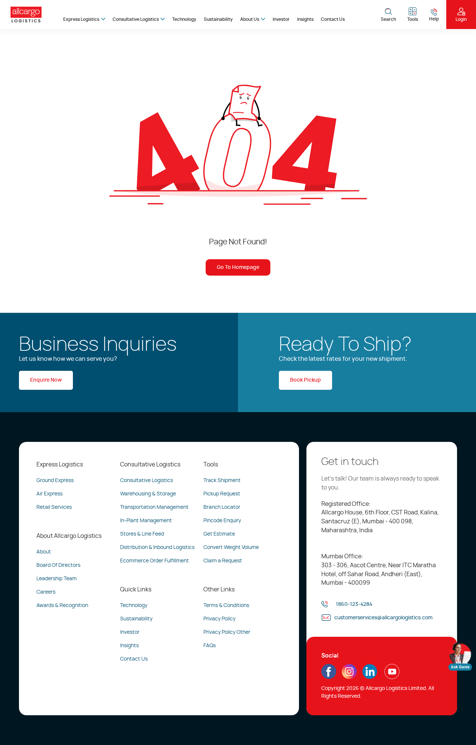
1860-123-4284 (354, 604)
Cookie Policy (165, 725)
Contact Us (333, 19)
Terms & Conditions (226, 605)
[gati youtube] (392, 676)
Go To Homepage (238, 267)
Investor (281, 19)
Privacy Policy (219, 619)
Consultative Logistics (136, 19)
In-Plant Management (146, 520)
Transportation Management (154, 507)
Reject (340, 720)
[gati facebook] (328, 676)
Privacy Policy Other (226, 632)
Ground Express (55, 480)
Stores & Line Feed (142, 534)
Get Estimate (219, 534)
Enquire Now (46, 380)
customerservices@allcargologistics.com (383, 617)
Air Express (49, 494)
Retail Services (54, 507)
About (43, 552)
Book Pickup (305, 380)
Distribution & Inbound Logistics (157, 547)
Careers (45, 592)
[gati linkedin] (369, 676)
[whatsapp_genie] (460, 656)
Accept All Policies (420, 720)
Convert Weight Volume (231, 547)
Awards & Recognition (62, 605)
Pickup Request (221, 494)
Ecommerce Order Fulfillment (154, 560)
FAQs (209, 645)
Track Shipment (222, 480)
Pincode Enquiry (222, 520)
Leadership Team (56, 578)
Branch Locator (221, 507)
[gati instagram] (349, 671)
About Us (249, 19)
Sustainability (218, 19)
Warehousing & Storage (148, 494)
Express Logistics (81, 19)
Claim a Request (222, 560)
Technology (184, 19)
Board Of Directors (58, 565)
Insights (305, 19)
